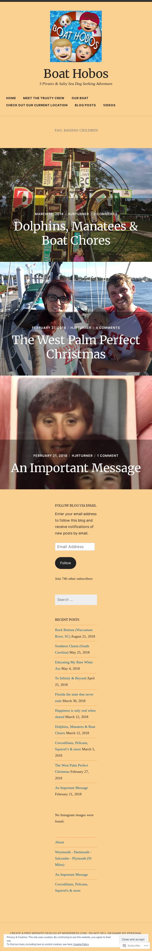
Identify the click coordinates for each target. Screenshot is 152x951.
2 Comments (105, 214)
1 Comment (108, 456)
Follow (65, 563)
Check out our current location (37, 105)
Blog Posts (85, 105)
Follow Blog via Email (75, 505)
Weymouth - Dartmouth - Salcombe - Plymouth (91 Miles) (73, 858)
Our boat (80, 98)
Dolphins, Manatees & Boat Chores (76, 233)
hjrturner (78, 214)
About (59, 842)
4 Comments (108, 328)
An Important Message (76, 468)
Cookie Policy (81, 944)
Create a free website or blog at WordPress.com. (48, 933)
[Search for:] (76, 600)
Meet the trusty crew (44, 98)
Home (11, 98)
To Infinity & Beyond (70, 678)
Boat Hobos (76, 73)
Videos (109, 105)
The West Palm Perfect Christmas (76, 347)
